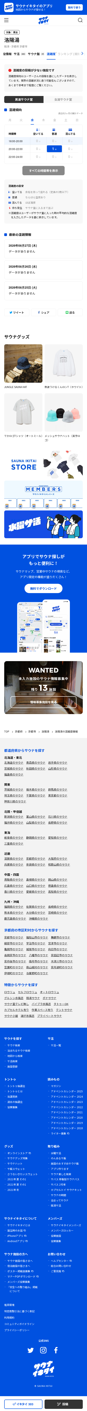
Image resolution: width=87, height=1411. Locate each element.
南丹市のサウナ (38, 961)
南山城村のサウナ (37, 967)
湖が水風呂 (27, 1016)
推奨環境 (9, 1305)
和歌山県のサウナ (59, 864)
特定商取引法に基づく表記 (19, 1311)
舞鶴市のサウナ (60, 937)
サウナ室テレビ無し (16, 1004)
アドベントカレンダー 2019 (67, 1123)
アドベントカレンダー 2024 (67, 1096)
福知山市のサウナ (37, 937)
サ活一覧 (56, 1045)
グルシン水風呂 (13, 998)
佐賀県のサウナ (35, 907)
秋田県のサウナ (35, 768)
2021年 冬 (13, 1189)
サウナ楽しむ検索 (61, 1174)
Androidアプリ (15, 1241)
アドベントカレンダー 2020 (67, 1117)
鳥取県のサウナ (13, 879)
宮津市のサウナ (57, 943)
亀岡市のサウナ (13, 949)
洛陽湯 (11, 39)
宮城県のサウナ (13, 768)
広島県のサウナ (13, 886)
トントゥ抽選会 (16, 1086)
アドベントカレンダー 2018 (67, 1128)
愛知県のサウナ (57, 837)
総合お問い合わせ (61, 1266)
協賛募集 (12, 1107)
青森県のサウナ (35, 762)
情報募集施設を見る (43, 702)
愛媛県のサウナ (35, 892)
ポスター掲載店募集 (18, 1271)
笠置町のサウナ (13, 967)
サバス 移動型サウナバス (65, 1179)
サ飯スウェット (16, 1169)
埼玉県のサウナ (13, 795)
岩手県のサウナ (57, 762)
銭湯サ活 (56, 1205)
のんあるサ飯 (58, 1158)
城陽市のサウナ (35, 949)
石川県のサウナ (57, 817)
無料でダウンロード (43, 588)
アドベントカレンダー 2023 (67, 1102)
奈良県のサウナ (35, 864)
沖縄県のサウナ (38, 918)
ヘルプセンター (60, 1260)
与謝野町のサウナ (37, 973)
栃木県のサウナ (35, 789)
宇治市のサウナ (35, 943)
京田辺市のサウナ (62, 955)
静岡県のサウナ (35, 837)
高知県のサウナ (57, 892)
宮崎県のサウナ (57, 913)
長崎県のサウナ (57, 907)
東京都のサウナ (57, 795)
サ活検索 (12, 1061)
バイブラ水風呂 (41, 1004)
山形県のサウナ (57, 768)
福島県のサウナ (13, 774)
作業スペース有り (42, 1010)
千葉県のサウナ (35, 795)
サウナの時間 (58, 1195)
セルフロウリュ (27, 992)
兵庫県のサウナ (13, 864)
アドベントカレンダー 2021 (67, 1112)
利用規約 (9, 1317)
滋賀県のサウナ (13, 858)
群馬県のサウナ (57, 789)
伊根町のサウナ (13, 973)
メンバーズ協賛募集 (18, 1281)
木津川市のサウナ (62, 961)
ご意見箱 (56, 1271)
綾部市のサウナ (13, 943)
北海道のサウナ (13, 762)
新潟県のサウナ (13, 817)
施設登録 (12, 1066)
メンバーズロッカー (62, 1230)
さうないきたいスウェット (22, 1174)
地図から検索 (15, 1056)
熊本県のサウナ (13, 913)
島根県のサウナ (35, 879)
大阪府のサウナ (57, 858)
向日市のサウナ (57, 949)
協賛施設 (56, 1235)
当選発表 (12, 1096)
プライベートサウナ (49, 1016)
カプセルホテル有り (16, 1010)
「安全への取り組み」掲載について (22, 1289)
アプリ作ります (60, 1169)
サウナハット (15, 1163)
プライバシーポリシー (17, 1330)
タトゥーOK (61, 1004)
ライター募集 (58, 1133)
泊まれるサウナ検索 (18, 1050)
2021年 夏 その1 (16, 1179)
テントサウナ (64, 1010)
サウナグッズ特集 (17, 1158)
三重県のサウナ (13, 843)
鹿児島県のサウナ (15, 918)
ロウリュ (9, 992)
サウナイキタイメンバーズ (66, 1225)
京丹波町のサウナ (62, 967)
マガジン (56, 1086)
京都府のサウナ (35, 858)
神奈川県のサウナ (15, 801)
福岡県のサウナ (13, 907)
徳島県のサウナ (57, 886)
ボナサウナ (49, 998)
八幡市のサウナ (38, 955)
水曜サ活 (56, 1153)
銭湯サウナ (33, 998)
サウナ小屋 (11, 1016)
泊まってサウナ (59, 1200)
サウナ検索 (13, 1045)
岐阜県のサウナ (13, 837)
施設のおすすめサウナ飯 (65, 1163)
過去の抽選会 (15, 1102)
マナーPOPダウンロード (21, 1276)
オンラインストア (17, 1153)
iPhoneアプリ (15, 1235)
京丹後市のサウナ (15, 961)
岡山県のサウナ (57, 879)
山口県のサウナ (35, 886)
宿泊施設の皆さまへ (18, 1266)
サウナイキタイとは (18, 1225)
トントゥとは (15, 1091)
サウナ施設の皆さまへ (20, 1260)
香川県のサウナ (13, 892)
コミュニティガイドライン (19, 1324)
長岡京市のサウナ (15, 955)
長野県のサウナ (57, 822)
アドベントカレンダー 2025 (67, 1091)
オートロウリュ (49, 992)
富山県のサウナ (35, 817)
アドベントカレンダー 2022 (67, 1107)
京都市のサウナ (13, 937)
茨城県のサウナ (13, 789)
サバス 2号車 (58, 1184)
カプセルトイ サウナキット (66, 1189)
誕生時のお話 (15, 1230)
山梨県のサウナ (35, 822)
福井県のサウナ (13, 822)
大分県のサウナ (35, 913)
